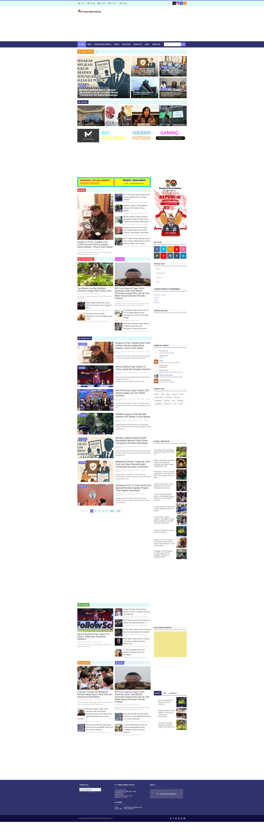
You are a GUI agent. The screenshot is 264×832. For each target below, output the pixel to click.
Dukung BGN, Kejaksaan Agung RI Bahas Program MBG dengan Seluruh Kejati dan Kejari (172, 72)
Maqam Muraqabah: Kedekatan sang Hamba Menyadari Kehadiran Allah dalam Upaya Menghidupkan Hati (164, 463)
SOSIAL (120, 663)
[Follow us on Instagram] (170, 256)
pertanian (167, 404)
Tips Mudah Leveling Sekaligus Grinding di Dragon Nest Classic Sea (94, 289)
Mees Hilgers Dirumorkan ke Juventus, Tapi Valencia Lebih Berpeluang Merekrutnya (136, 641)
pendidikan (158, 404)
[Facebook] (173, 818)
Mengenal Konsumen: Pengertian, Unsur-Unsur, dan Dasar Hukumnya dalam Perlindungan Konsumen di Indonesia (144, 73)
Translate (95, 792)
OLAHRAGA (84, 605)
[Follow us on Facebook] (181, 3)
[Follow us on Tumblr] (177, 256)
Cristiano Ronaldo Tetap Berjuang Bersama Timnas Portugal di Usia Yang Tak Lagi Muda (136, 611)
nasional (158, 277)
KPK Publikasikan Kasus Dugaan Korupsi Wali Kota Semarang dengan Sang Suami (171, 94)
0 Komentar (90, 250)
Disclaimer (113, 3)
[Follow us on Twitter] (174, 3)
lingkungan (158, 400)
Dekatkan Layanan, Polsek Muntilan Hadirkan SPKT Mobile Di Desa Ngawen (135, 208)
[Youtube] (181, 818)
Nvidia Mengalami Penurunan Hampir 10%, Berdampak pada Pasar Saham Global (173, 124)
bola (82, 368)
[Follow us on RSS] (170, 249)
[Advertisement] (149, 23)
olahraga (180, 400)
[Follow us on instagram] (177, 3)
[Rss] (170, 818)
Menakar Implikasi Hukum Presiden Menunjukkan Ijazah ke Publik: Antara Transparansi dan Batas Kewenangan (98, 92)
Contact (103, 3)
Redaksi (124, 3)
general (83, 344)
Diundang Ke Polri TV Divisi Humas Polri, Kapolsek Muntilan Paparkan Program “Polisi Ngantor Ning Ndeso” (136, 230)
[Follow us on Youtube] (177, 249)
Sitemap (92, 3)
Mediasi (156, 302)
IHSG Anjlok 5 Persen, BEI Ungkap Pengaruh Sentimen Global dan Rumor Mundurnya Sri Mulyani (119, 124)
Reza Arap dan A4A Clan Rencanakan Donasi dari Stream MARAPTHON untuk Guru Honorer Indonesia (99, 727)
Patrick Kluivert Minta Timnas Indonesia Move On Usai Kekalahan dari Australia (163, 486)
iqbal (161, 360)
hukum (82, 463)
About (82, 3)
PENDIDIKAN (85, 663)
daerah (83, 486)
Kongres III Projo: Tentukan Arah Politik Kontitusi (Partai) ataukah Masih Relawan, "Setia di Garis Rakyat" (95, 244)
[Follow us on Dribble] (183, 249)
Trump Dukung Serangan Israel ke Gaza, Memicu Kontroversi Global (164, 509)
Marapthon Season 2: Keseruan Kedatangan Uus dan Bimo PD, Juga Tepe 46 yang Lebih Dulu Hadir (164, 474)
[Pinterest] (179, 818)
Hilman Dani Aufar (166, 375)
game (168, 394)
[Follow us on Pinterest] (163, 256)
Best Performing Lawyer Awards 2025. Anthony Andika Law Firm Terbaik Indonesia (136, 197)
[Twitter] (176, 818)
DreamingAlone (165, 380)
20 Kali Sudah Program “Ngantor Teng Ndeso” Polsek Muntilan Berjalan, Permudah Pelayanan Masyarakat (164, 520)
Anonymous (163, 351)
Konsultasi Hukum (160, 295)
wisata (181, 404)
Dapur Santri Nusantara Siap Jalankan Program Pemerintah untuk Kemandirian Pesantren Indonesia (136, 326)
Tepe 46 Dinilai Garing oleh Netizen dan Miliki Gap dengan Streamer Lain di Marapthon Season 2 (164, 497)
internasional (160, 273)
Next (112, 511)
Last (118, 511)
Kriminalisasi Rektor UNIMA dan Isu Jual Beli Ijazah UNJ (143, 93)
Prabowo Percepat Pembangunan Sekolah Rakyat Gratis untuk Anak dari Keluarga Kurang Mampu (95, 694)
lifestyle (176, 397)
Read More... (99, 250)
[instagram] (184, 818)
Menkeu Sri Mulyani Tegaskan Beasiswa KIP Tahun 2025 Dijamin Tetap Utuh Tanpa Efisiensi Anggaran (146, 124)
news (157, 282)
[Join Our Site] (185, 3)
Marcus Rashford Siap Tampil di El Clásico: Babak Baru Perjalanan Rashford (133, 368)
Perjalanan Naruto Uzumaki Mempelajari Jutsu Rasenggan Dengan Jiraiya (99, 316)
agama (157, 394)
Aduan (156, 300)
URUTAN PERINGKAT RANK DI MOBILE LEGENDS (164, 531)
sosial (174, 404)
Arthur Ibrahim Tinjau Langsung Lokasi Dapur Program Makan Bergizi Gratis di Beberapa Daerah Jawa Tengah (136, 241)
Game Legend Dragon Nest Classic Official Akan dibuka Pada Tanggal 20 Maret (98, 305)
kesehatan (168, 397)
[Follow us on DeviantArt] (157, 256)
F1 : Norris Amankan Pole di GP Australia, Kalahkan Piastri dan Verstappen (134, 652)
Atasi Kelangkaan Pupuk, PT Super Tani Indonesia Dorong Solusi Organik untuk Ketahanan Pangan (91, 124)
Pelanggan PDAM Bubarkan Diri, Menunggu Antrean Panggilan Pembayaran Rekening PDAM (163, 554)
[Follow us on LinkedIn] (183, 256)
